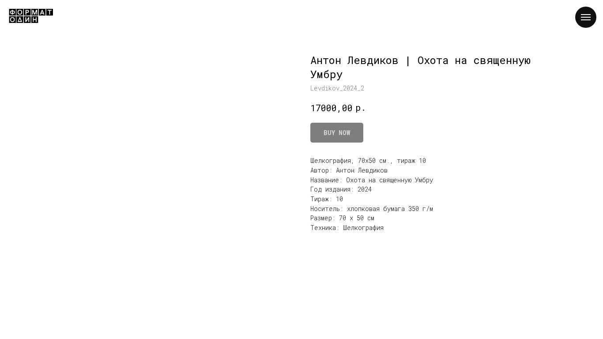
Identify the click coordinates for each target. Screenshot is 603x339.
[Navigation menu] (586, 17)
